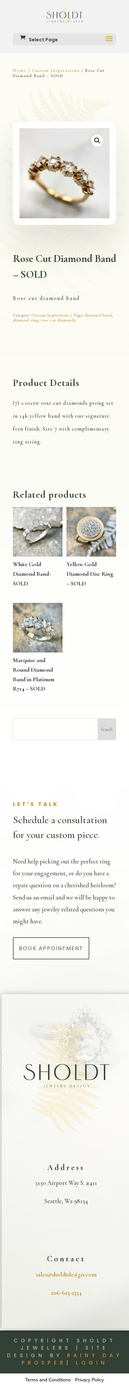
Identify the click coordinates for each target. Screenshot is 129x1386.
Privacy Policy (89, 1379)
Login (92, 1362)
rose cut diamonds (58, 320)
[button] (97, 141)
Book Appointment (51, 948)
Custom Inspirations (56, 70)
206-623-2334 (66, 1292)
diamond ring (25, 320)
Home (19, 70)
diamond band (98, 315)
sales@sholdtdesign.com (66, 1274)
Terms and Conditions (48, 1379)
